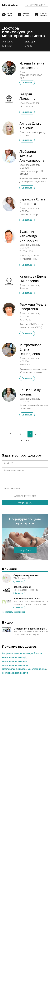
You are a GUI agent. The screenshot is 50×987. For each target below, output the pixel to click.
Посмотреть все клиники (13, 612)
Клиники (7, 46)
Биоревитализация (12, 653)
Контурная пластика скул (15, 673)
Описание (7, 41)
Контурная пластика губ (14, 657)
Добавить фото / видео (25, 496)
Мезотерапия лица (37, 669)
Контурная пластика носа (15, 665)
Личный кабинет (36, 14)
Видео (28, 46)
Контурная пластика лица (15, 661)
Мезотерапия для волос (14, 669)
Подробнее (25, 550)
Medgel (10, 5)
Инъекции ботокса (32, 653)
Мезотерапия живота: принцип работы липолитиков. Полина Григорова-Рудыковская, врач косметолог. (30, 628)
